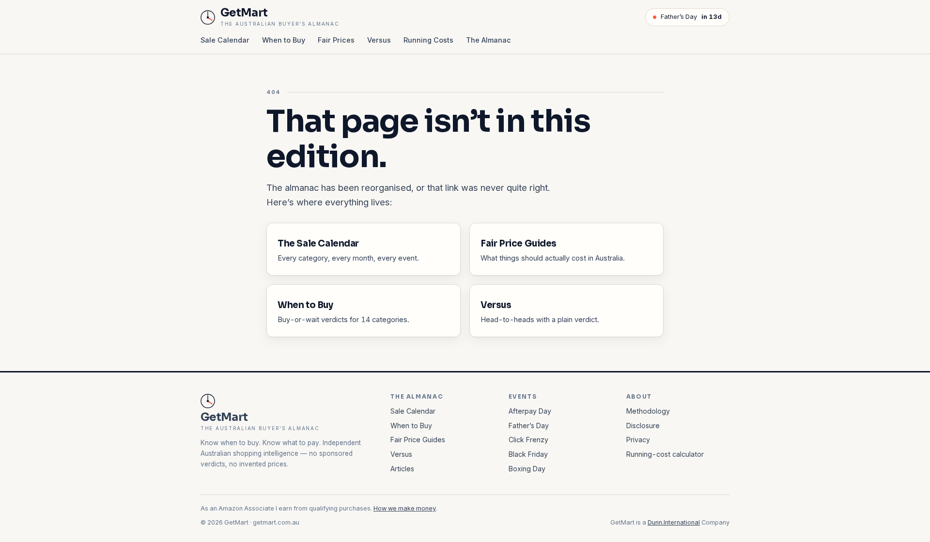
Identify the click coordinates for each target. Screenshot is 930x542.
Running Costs (428, 40)
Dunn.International (674, 522)
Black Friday (528, 454)
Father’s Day (691, 16)
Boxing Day (527, 469)
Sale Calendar (225, 40)
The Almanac (488, 40)
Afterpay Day (530, 411)
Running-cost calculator (665, 454)
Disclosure (643, 425)
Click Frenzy (528, 439)
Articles (402, 469)
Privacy (638, 439)
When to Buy (283, 40)
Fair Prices (336, 40)
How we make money (404, 508)
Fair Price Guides (417, 439)
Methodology (648, 411)
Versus (379, 40)
